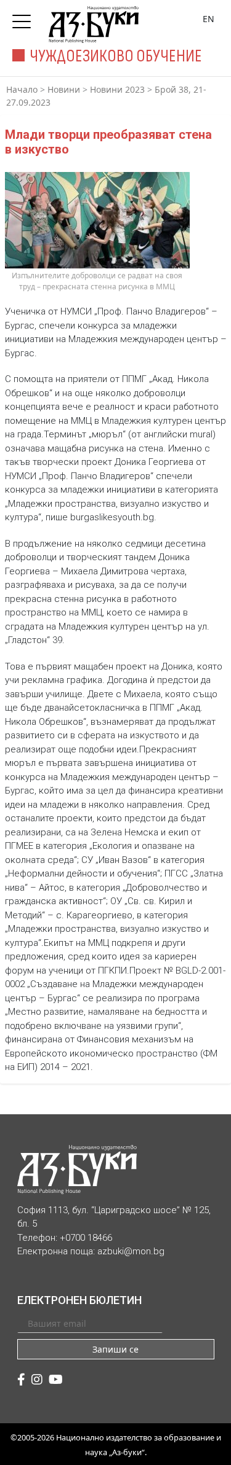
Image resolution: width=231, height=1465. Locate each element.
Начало (22, 89)
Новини (63, 89)
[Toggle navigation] (24, 18)
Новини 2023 (117, 89)
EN (208, 19)
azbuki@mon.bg (130, 1251)
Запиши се (115, 1349)
